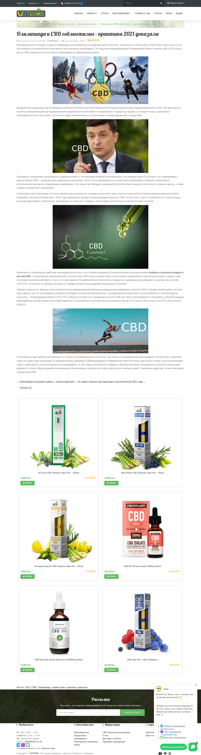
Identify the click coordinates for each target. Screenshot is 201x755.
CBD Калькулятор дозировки (116, 732)
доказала (82, 687)
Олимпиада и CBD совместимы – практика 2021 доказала (128, 24)
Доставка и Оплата (112, 738)
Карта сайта (151, 735)
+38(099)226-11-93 (33, 741)
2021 (27, 687)
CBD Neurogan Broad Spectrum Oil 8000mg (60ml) (59, 660)
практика (71, 687)
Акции (77, 745)
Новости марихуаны (87, 24)
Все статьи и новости (63, 24)
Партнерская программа (86, 741)
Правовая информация (114, 741)
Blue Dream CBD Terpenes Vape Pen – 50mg (142, 473)
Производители (81, 732)
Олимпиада (44, 687)
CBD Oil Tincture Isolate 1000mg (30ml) (142, 566)
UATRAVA (34, 753)
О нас (105, 735)
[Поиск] (161, 3)
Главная (46, 24)
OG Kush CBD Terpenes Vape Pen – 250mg (58, 473)
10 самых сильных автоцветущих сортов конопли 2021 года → (112, 381)
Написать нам (48, 748)
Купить (28, 483)
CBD (34, 687)
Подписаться (132, 712)
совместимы (58, 687)
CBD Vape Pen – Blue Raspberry (142, 660)
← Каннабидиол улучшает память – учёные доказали (46, 381)
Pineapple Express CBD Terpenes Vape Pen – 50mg (58, 566)
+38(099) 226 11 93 (71, 3)
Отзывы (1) (26, 387)
